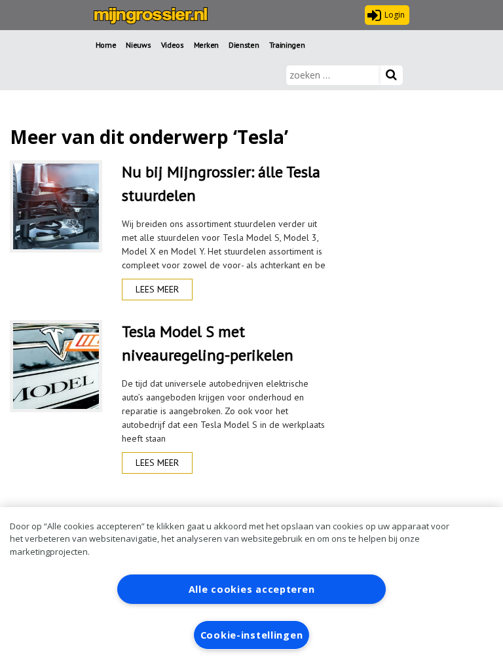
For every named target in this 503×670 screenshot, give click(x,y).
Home (106, 45)
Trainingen (287, 45)
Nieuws (138, 45)
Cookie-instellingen (251, 635)
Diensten (244, 45)
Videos (172, 45)
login (394, 14)
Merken (206, 45)
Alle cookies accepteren (252, 589)
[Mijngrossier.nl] (151, 15)
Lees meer (157, 289)
